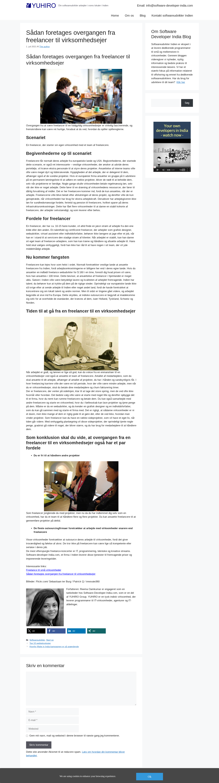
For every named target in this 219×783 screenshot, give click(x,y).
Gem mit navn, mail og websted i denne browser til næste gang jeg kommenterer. (74, 735)
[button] (36, 631)
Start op (50, 640)
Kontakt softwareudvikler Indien (172, 15)
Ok (149, 776)
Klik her (181, 82)
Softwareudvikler (37, 640)
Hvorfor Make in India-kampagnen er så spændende (54, 646)
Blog (143, 15)
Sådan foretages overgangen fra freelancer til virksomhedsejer (60, 574)
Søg (187, 102)
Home (115, 15)
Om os (129, 15)
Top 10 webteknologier (40, 643)
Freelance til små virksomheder (43, 570)
